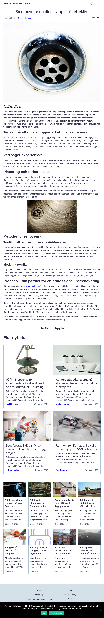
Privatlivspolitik (56, 613)
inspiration (96, 17)
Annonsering (70, 594)
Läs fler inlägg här (52, 328)
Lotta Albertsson (13, 470)
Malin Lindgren (63, 404)
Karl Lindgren (12, 404)
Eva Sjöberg (61, 470)
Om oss (70, 598)
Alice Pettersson (25, 18)
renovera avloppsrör (33, 286)
